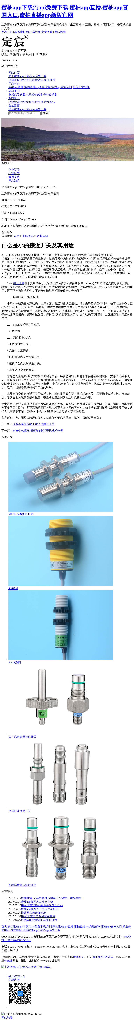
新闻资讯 (14, 98)
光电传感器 (50, 94)
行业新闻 (25, 101)
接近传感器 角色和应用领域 (38, 916)
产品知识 (49, 101)
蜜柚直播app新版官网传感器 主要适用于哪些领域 (51, 898)
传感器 (8, 960)
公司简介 (14, 79)
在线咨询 (14, 979)
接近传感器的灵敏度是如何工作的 (42, 905)
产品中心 (7, 31)
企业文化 (25, 79)
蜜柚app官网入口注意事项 (37, 901)
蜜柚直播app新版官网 (37, 87)
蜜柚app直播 (16, 87)
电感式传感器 (16, 94)
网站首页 (14, 72)
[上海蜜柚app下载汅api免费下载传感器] (15, 47)
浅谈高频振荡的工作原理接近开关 (33, 424)
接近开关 (18, 283)
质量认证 (37, 79)
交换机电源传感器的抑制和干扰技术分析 (38, 430)
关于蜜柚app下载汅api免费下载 (27, 76)
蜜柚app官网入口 (61, 87)
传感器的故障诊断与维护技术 (39, 920)
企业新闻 (14, 101)
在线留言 (14, 105)
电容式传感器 (34, 94)
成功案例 (14, 90)
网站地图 (60, 31)
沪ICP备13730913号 (17, 940)
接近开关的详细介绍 (33, 912)
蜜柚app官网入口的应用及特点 (39, 909)
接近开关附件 (81, 87)
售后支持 (37, 101)
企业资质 (49, 79)
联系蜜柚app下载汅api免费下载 (33, 31)
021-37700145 (16, 976)
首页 (17, 235)
